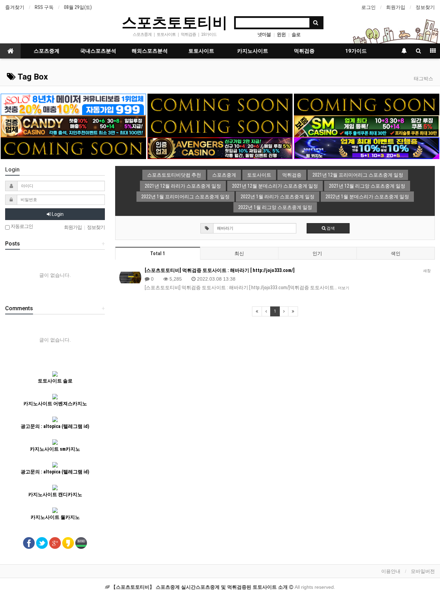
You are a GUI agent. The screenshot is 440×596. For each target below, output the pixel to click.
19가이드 (356, 51)
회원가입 (395, 7)
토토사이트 (201, 51)
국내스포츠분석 (98, 51)
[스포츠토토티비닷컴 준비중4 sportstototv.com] (220, 126)
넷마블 (264, 34)
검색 (330, 228)
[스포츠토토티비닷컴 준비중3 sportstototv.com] (73, 147)
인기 (317, 253)
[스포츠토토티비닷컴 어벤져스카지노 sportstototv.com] (220, 147)
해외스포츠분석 (150, 51)
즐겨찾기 (14, 7)
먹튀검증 (304, 51)
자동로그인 (21, 226)
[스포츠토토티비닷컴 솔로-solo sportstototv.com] (73, 104)
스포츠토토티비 (175, 22)
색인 (395, 253)
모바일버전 (423, 571)
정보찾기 (425, 7)
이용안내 (390, 571)
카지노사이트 (252, 51)
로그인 (368, 7)
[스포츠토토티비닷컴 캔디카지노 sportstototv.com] (73, 126)
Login (57, 214)
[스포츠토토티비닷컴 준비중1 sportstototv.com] (220, 104)
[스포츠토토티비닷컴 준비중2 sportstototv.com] (366, 104)
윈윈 (281, 34)
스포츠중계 (46, 51)
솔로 (296, 34)
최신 (239, 253)
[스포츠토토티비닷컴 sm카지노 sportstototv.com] (366, 126)
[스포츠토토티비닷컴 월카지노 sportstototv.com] (366, 147)
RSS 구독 (44, 7)
